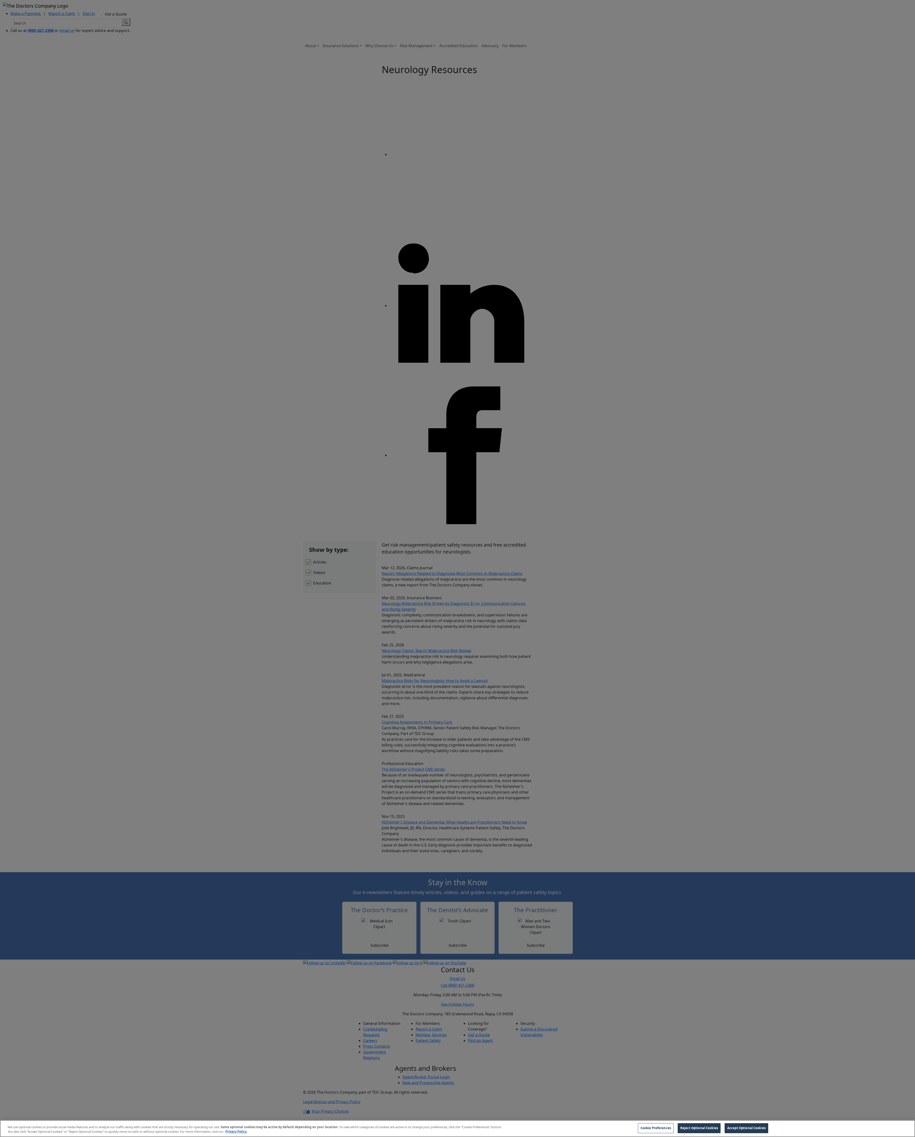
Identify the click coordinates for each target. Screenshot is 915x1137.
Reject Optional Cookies (699, 1128)
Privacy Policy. (236, 1132)
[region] (457, 1128)
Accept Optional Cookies (746, 1128)
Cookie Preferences (655, 1128)
